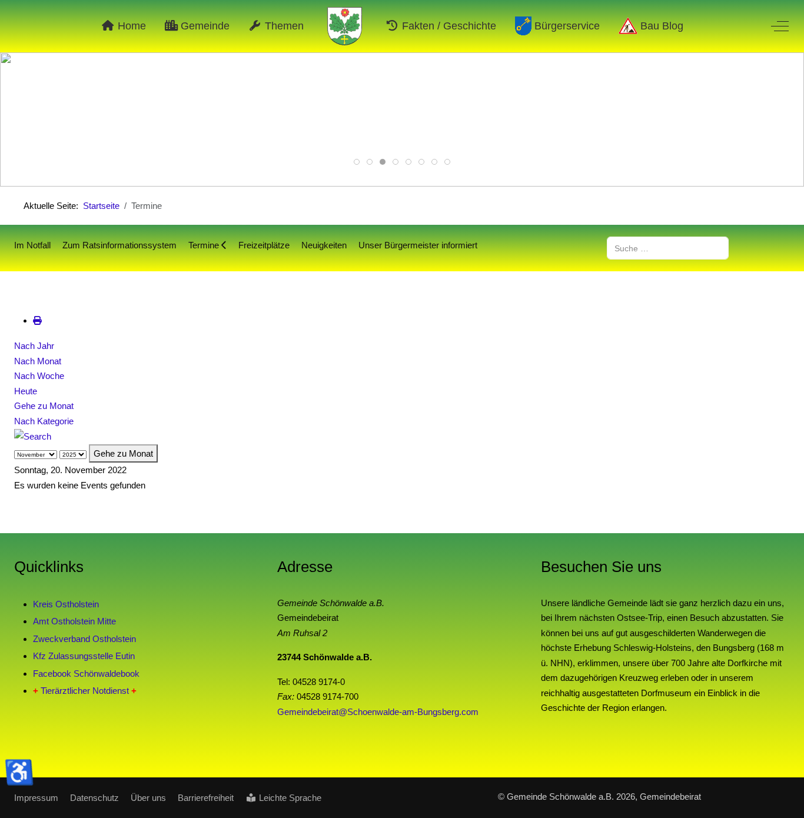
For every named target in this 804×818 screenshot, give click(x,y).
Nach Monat (37, 361)
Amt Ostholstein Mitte (74, 621)
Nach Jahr (34, 346)
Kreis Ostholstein (66, 604)
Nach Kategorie (44, 421)
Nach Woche (39, 376)
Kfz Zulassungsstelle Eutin (84, 656)
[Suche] (32, 436)
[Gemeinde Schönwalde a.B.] (345, 26)
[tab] (357, 162)
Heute (25, 391)
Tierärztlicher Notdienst (85, 691)
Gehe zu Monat (44, 406)
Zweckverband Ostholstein (84, 639)
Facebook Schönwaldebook (86, 674)
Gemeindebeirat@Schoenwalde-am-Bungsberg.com (378, 712)
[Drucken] (37, 320)
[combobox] (668, 248)
